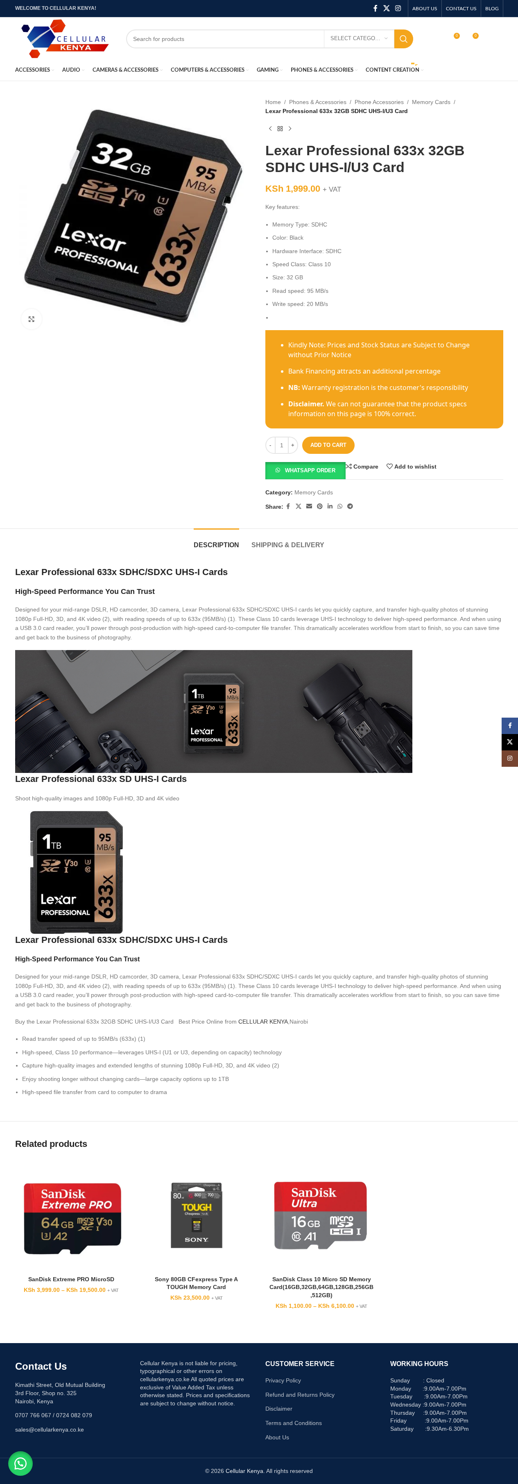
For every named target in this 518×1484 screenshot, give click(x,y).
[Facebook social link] (375, 8)
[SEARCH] (403, 38)
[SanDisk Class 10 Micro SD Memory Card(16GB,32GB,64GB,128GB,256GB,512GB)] (321, 1215)
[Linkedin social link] (330, 506)
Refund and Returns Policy (300, 1394)
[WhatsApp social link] (340, 506)
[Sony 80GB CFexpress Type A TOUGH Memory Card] (196, 1215)
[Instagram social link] (397, 8)
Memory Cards (431, 102)
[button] (305, 470)
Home (273, 102)
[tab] (216, 540)
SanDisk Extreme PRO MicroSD (71, 1279)
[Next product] (290, 129)
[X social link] (386, 8)
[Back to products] (280, 129)
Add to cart (328, 445)
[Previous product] (270, 129)
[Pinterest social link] (319, 506)
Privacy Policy (283, 1380)
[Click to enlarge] (31, 319)
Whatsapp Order (310, 470)
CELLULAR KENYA (263, 1021)
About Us (277, 1437)
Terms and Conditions (293, 1423)
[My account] (436, 39)
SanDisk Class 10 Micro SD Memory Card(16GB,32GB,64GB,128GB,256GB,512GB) (321, 1287)
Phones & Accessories (317, 102)
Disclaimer (278, 1408)
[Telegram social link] (350, 506)
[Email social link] (309, 506)
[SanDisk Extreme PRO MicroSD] (71, 1215)
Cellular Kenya (244, 1471)
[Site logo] (64, 38)
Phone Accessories (379, 102)
